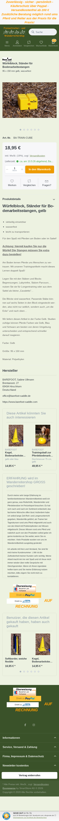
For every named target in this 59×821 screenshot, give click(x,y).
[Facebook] (25, 724)
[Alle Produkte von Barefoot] (6, 59)
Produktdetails (11, 199)
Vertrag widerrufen (29, 775)
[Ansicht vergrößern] (29, 100)
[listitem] (29, 100)
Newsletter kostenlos (16, 765)
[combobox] (43, 32)
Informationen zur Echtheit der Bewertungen (30, 817)
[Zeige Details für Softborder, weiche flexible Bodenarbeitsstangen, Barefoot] (16, 644)
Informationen (11, 737)
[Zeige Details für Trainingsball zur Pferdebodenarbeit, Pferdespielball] (43, 435)
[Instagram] (33, 724)
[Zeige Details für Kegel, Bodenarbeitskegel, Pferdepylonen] (16, 435)
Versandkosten (37, 155)
